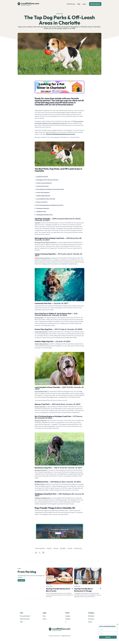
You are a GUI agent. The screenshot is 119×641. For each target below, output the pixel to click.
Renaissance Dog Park (41, 470)
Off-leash (56, 548)
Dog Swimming (78, 548)
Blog (78, 4)
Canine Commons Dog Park (42, 258)
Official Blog (91, 616)
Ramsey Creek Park (40, 406)
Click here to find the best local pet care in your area (60, 134)
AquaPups (37, 223)
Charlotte (70, 548)
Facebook (67, 616)
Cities (21, 621)
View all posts (21, 580)
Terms (44, 616)
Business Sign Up (95, 4)
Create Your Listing (24, 618)
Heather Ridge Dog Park (41, 344)
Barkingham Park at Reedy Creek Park (45, 242)
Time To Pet (91, 618)
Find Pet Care (71, 4)
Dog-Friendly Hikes (40, 548)
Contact (90, 621)
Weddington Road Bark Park (42, 498)
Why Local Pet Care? (25, 616)
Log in (84, 4)
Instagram (67, 618)
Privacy (44, 618)
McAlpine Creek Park (40, 420)
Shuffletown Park (39, 484)
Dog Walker (63, 548)
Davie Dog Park (39, 317)
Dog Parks (49, 548)
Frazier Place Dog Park (41, 331)
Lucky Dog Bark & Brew (41, 391)
